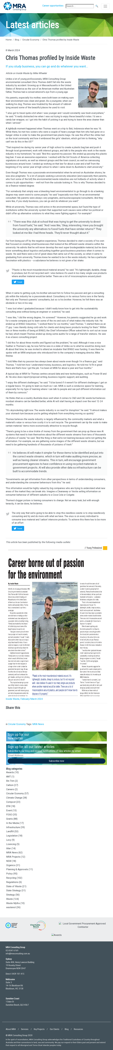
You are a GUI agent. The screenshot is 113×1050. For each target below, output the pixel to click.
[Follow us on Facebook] (17, 1016)
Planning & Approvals (17, 869)
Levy (8, 840)
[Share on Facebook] (26, 714)
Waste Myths (13, 903)
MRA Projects (13, 856)
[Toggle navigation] (105, 6)
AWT (8, 776)
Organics (10, 865)
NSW (8, 861)
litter (8, 848)
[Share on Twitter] (17, 714)
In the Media (12, 823)
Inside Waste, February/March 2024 (24, 699)
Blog (17, 40)
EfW (8, 806)
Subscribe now (56, 761)
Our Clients (54, 1029)
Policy (9, 873)
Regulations (12, 882)
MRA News (38, 724)
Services (24, 1029)
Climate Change (14, 797)
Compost (11, 802)
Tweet (19, 282)
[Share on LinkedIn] (9, 714)
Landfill (10, 831)
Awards (10, 772)
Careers (10, 789)
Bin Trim (10, 780)
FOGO (9, 814)
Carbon (9, 785)
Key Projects (39, 1029)
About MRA (11, 1029)
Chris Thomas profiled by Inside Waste (61, 40)
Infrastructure (13, 827)
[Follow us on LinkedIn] (9, 1016)
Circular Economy (30, 40)
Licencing (11, 844)
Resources (78, 1029)
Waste (9, 899)
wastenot (11, 907)
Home (9, 40)
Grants (9, 818)
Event (9, 810)
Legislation (12, 835)
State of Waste (14, 886)
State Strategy (13, 890)
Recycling (11, 877)
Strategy (10, 894)
